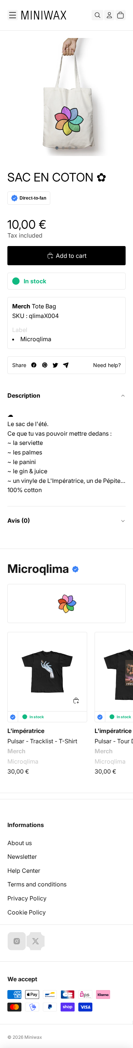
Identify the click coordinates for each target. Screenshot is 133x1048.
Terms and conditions (36, 884)
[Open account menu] (109, 15)
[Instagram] (16, 941)
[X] (35, 941)
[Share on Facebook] (34, 365)
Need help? (107, 365)
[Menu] (12, 15)
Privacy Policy (27, 898)
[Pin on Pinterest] (44, 365)
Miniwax (33, 1037)
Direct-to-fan (33, 198)
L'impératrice (25, 730)
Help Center (23, 870)
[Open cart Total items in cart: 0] (120, 15)
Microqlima (35, 339)
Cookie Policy (26, 912)
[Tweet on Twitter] (55, 365)
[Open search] (97, 15)
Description (23, 395)
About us (19, 843)
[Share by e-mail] (66, 365)
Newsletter (22, 856)
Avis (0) (18, 520)
